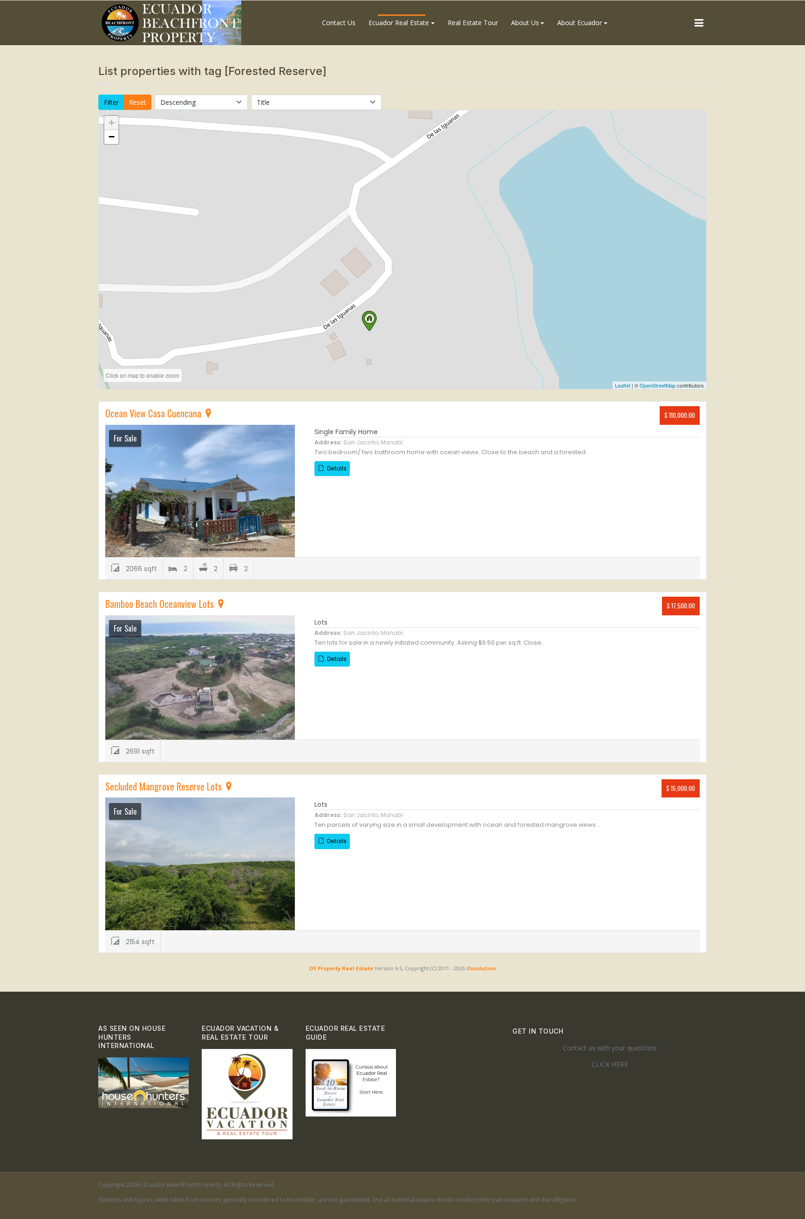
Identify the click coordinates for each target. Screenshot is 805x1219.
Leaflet (622, 385)
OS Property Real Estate (341, 968)
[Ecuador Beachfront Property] (171, 22)
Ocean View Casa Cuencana (154, 413)
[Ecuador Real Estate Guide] (351, 1081)
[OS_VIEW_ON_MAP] (208, 413)
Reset (137, 102)
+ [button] (112, 123)
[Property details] (200, 490)
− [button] (112, 137)
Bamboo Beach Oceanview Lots (160, 604)
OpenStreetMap (657, 385)
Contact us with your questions (609, 1047)
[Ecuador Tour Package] (247, 1093)
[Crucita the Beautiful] (143, 1081)
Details (336, 468)
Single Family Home (346, 431)
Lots (320, 622)
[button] (401, 23)
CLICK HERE (610, 1064)
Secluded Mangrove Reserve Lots (164, 786)
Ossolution (481, 968)
